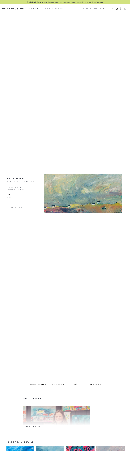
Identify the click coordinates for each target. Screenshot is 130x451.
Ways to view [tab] (58, 384)
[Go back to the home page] (20, 9)
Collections (82, 9)
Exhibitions (57, 9)
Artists (47, 9)
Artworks (70, 9)
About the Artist (30, 427)
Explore (94, 9)
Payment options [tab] (92, 384)
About (102, 9)
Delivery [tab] (74, 384)
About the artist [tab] (38, 384)
